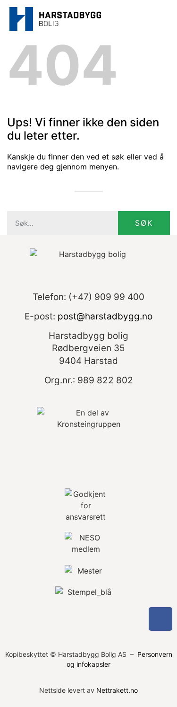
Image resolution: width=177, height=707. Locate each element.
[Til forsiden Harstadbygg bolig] (55, 17)
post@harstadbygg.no (105, 316)
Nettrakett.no (117, 690)
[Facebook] (160, 619)
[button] (159, 19)
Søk (144, 223)
